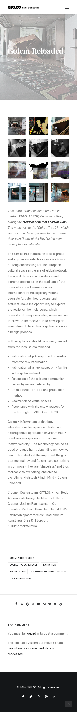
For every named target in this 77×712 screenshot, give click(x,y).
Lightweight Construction (48, 571)
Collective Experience (23, 564)
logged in (33, 633)
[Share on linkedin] (38, 604)
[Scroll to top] (68, 704)
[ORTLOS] (24, 7)
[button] (67, 7)
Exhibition (49, 564)
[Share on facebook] (16, 604)
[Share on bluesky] (49, 604)
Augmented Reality (22, 558)
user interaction (20, 578)
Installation (18, 571)
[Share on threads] (27, 604)
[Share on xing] (55, 604)
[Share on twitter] (21, 604)
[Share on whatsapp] (44, 604)
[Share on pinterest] (33, 604)
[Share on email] (60, 604)
